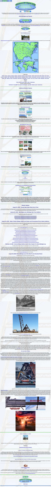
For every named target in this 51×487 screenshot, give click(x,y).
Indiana (43, 75)
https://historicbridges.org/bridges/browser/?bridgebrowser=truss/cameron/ (25, 232)
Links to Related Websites (25, 170)
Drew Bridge (4, 290)
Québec (28, 82)
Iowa (45, 75)
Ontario (26, 82)
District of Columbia (28, 75)
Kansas (48, 75)
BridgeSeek (3, 25)
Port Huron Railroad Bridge (25, 275)
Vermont (36, 78)
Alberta (17, 82)
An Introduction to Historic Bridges (25, 91)
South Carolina (24, 78)
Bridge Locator (20, 25)
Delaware (23, 75)
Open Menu (1, 1)
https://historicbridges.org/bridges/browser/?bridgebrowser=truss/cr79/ (25, 234)
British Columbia (21, 82)
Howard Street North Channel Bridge (5, 40)
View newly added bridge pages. (35, 25)
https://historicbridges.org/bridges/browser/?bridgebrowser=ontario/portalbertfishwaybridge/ (25, 239)
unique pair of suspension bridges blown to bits (36, 289)
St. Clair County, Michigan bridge (23, 312)
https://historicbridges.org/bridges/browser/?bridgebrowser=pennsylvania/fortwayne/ (25, 235)
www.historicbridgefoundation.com (30, 473)
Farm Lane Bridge (17, 293)
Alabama (3, 75)
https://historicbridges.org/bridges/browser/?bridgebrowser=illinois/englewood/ (25, 218)
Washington (43, 78)
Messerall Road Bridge (4, 390)
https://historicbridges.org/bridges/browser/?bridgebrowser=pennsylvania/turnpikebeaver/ (25, 238)
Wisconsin (25, 79)
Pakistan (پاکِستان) (34, 84)
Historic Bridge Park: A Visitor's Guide (25, 124)
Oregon (11, 78)
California (12, 75)
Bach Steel (37, 265)
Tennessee (28, 78)
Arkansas (9, 75)
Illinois (40, 75)
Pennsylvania (15, 78)
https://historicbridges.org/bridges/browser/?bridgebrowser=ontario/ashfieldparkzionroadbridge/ (25, 242)
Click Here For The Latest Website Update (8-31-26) (23, 13)
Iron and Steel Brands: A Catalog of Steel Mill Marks (25, 139)
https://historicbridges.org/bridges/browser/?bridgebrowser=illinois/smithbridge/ (25, 217)
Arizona (6, 75)
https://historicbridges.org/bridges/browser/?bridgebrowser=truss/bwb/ (25, 231)
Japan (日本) (29, 84)
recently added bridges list (24, 227)
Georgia (35, 75)
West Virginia (47, 78)
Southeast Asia (40, 84)
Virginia (39, 78)
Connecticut (20, 75)
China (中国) (15, 84)
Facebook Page (36, 13)
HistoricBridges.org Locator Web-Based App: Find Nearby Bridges (25, 185)
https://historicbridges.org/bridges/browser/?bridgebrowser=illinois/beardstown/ (25, 216)
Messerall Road (8, 274)
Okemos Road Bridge (6, 291)
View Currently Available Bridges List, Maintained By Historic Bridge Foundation (25, 456)
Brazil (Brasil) (11, 84)
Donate (25, 468)
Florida (33, 75)
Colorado (16, 75)
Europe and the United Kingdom (22, 84)
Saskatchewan (32, 82)
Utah (34, 78)
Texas (32, 78)
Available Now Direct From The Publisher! (25, 447)
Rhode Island (20, 78)
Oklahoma (8, 78)
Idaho (38, 75)
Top (25, 476)
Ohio (5, 78)
